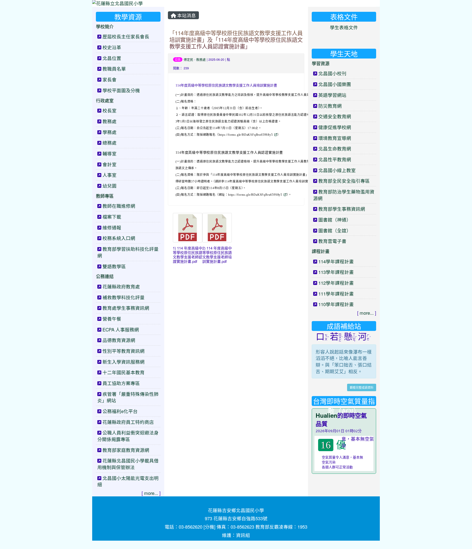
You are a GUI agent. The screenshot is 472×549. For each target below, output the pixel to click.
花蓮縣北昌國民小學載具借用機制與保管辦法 (128, 463)
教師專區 (105, 196)
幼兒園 (110, 185)
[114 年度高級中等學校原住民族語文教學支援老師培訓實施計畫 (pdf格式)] (217, 227)
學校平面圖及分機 (121, 90)
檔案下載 (112, 216)
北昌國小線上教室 (337, 170)
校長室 (110, 110)
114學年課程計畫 (336, 261)
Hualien (326, 415)
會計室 (110, 164)
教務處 (201, 59)
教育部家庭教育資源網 (126, 450)
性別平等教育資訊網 (124, 351)
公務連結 (105, 276)
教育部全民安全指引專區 (344, 181)
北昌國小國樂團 (334, 84)
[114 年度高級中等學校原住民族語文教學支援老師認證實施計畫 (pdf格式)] (187, 227)
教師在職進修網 (119, 206)
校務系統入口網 (119, 238)
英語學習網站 (332, 95)
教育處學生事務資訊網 (126, 308)
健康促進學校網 (334, 127)
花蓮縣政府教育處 (121, 286)
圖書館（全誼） (334, 230)
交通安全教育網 (334, 116)
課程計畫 (320, 251)
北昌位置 (112, 58)
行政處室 (105, 100)
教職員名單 (114, 68)
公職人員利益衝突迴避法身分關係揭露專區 (128, 435)
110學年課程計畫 (336, 304)
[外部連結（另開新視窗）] (275, 134)
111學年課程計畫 (336, 293)
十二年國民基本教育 (124, 372)
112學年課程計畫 (336, 283)
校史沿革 (112, 47)
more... (151, 493)
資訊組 (243, 535)
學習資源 (320, 63)
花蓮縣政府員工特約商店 (128, 422)
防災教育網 (330, 106)
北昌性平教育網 (334, 159)
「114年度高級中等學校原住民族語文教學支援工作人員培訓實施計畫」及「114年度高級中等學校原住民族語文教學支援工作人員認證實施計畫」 (236, 39)
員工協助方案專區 (121, 383)
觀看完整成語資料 (361, 387)
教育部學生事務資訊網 (341, 209)
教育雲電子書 (332, 241)
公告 (178, 59)
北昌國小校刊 (332, 73)
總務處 (110, 142)
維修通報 (112, 227)
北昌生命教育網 (334, 148)
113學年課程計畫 (336, 272)
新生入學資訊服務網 (124, 361)
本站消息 (186, 15)
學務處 (110, 132)
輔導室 (110, 153)
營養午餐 (112, 318)
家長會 (110, 79)
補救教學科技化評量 (124, 297)
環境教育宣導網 (334, 138)
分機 (209, 526)
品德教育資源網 (119, 340)
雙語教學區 (114, 266)
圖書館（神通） (334, 219)
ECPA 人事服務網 (121, 329)
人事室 (110, 175)
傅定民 (188, 59)
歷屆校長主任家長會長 (126, 36)
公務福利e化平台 (120, 411)
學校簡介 (105, 26)
